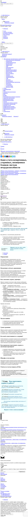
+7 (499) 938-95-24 (5, 15)
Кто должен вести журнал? (9, 371)
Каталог (2, 472)
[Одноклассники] (3, 156)
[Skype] (13, 156)
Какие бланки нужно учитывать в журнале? (14, 370)
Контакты (3, 479)
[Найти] (2, 5)
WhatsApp (5, 28)
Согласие (3, 487)
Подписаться (22, 471)
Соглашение (3, 486)
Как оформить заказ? (5, 493)
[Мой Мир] (5, 156)
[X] (7, 156)
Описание (5, 253)
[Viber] (9, 156)
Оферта (2, 483)
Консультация (4, 474)
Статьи (2, 492)
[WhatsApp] (11, 156)
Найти (2, 515)
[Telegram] (14, 156)
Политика (3, 485)
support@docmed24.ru (6, 25)
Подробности (4, 195)
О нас (2, 477)
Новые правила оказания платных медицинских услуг (13, 429)
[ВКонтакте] (1, 156)
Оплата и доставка (5, 491)
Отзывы (5, 254)
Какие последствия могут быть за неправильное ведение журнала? (14, 375)
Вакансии (3, 480)
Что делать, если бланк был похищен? (12, 373)
